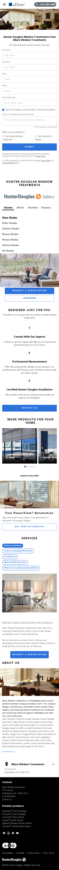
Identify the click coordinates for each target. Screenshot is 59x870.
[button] (4, 4)
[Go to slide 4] (32, 466)
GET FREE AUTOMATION (29, 527)
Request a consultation (29, 655)
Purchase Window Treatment (12, 138)
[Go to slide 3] (29, 466)
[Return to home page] (17, 4)
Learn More (29, 298)
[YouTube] (17, 833)
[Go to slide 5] (34, 466)
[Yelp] (8, 833)
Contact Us (30, 408)
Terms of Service (8, 163)
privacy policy (40, 156)
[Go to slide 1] (25, 466)
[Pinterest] (13, 833)
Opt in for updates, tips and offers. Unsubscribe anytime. (30, 109)
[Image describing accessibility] (9, 845)
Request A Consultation (29, 291)
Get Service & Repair (43, 138)
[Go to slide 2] (27, 466)
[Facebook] (4, 833)
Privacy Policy (45, 160)
